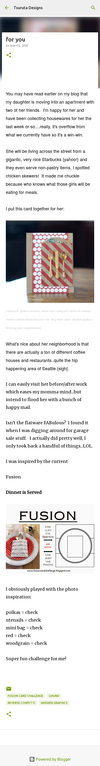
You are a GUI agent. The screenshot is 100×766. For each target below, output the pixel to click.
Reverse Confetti (21, 702)
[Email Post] (9, 690)
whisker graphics (54, 702)
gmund (54, 695)
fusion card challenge (25, 695)
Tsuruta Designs (28, 8)
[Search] (93, 8)
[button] (9, 55)
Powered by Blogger (53, 759)
